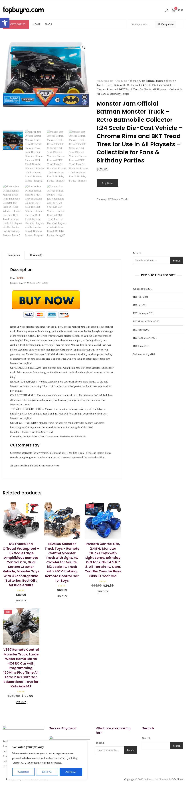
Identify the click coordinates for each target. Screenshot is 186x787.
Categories (17, 24)
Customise (23, 771)
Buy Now (107, 183)
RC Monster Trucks (118, 199)
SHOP (48, 24)
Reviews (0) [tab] (36, 255)
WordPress (177, 779)
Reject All (47, 771)
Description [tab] (13, 255)
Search (137, 252)
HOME (37, 24)
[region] (47, 760)
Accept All (70, 771)
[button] (4, 23)
